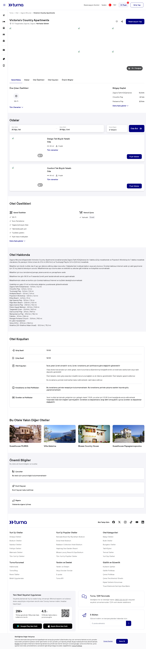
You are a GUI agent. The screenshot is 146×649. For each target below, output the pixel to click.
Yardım (104, 5)
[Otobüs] (3, 28)
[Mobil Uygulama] (3, 65)
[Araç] (3, 34)
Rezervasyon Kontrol (91, 5)
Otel (16, 13)
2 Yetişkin (113, 130)
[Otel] (3, 22)
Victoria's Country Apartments (44, 13)
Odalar (27, 80)
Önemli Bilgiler (67, 80)
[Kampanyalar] (3, 59)
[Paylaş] (122, 21)
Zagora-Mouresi (26, 13)
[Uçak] (3, 15)
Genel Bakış (16, 80)
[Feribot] (3, 41)
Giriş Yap (136, 5)
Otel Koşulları (53, 80)
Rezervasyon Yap (135, 21)
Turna (11, 13)
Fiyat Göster (134, 156)
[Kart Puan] (3, 50)
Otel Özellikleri (38, 80)
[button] (77, 49)
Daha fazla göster (16, 241)
